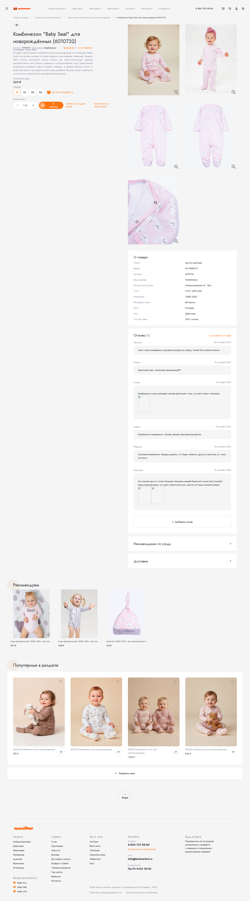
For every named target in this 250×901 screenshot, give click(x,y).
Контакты (56, 881)
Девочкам (18, 846)
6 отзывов (85, 47)
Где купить (57, 872)
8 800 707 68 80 (204, 8)
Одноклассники (97, 854)
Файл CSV (22, 891)
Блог (92, 863)
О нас (54, 841)
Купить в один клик (76, 105)
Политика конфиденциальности (106, 892)
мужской (17, 859)
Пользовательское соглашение (142, 892)
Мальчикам (18, 850)
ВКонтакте (95, 846)
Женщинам (18, 854)
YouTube (94, 841)
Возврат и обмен (60, 863)
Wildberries (95, 859)
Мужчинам (18, 863)
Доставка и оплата (61, 859)
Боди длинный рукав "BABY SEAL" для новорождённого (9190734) (41, 641)
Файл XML (22, 887)
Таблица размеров (60, 868)
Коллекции (18, 868)
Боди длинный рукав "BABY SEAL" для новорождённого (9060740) (89, 641)
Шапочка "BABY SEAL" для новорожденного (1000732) (131, 641)
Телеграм (95, 850)
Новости (55, 850)
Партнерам (57, 846)
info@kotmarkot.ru (140, 858)
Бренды (55, 854)
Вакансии (56, 876)
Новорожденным (22, 841)
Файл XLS (22, 883)
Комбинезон (50, 48)
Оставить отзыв (220, 335)
